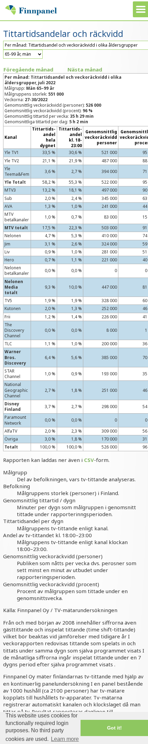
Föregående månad (28, 69)
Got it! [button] (114, 728)
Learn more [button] (65, 739)
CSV (89, 459)
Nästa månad (84, 69)
